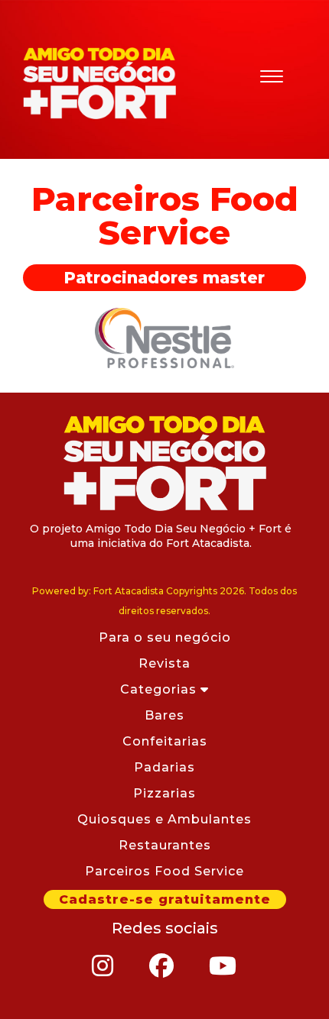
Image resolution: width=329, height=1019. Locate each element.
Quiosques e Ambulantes (164, 819)
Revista (164, 663)
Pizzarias (164, 793)
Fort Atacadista (99, 83)
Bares (164, 715)
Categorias (160, 689)
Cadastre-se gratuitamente (165, 899)
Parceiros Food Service (164, 871)
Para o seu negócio (165, 637)
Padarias (164, 767)
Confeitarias (164, 741)
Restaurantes (165, 845)
